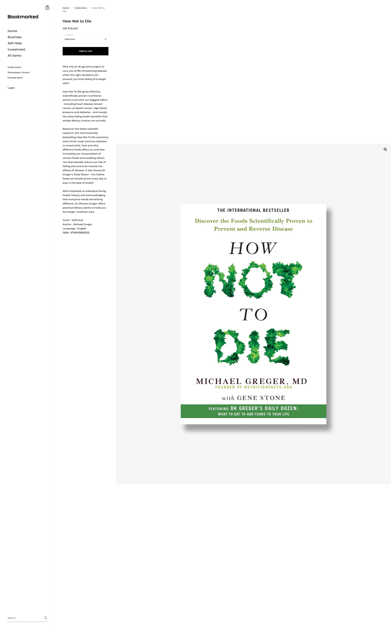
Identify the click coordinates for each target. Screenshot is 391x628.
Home (66, 8)
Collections (81, 8)
